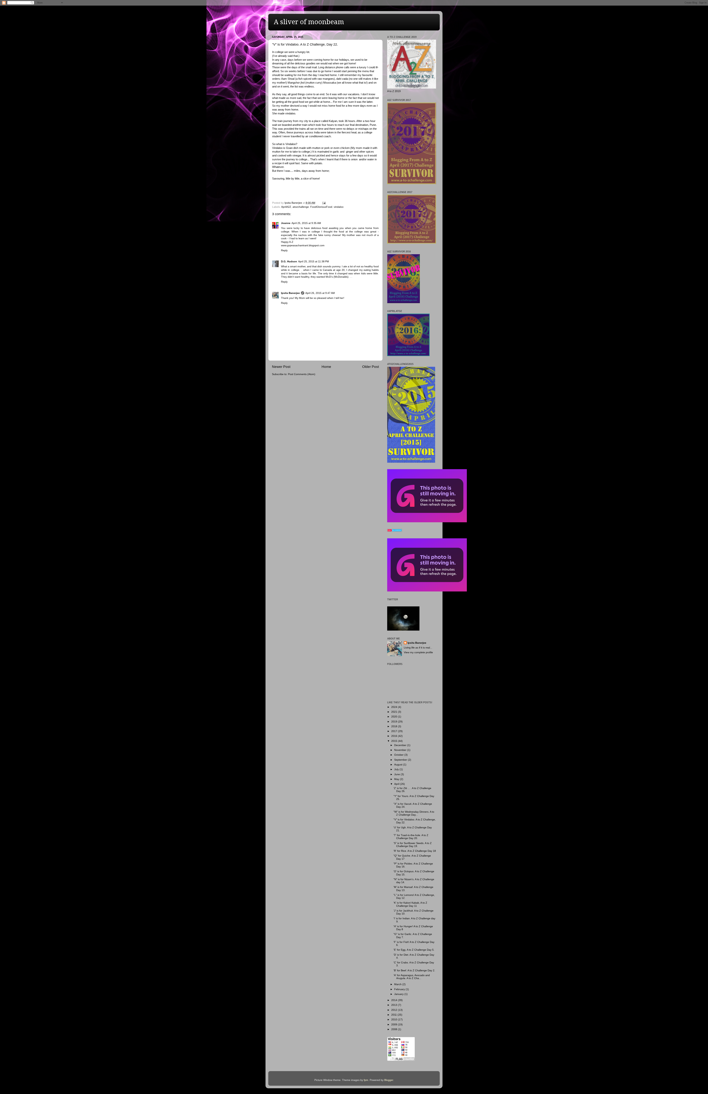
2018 (394, 726)
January (399, 994)
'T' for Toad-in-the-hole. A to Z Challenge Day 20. (410, 837)
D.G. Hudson (289, 261)
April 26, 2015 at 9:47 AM (320, 293)
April (397, 784)
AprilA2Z (286, 207)
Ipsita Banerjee (290, 293)
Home (326, 367)
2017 (394, 731)
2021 (394, 711)
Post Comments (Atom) (301, 374)
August (398, 764)
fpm (366, 1080)
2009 (394, 1024)
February (400, 989)
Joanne (285, 223)
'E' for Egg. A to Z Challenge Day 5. (413, 949)
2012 (394, 1010)
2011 (394, 1014)
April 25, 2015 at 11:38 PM (313, 261)
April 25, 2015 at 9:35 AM (306, 223)
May (397, 779)
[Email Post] (323, 202)
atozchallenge (301, 207)
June (397, 774)
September (401, 759)
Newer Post (281, 367)
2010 (394, 1019)
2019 (394, 721)
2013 (394, 1005)
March (398, 984)
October (399, 754)
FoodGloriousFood (321, 207)
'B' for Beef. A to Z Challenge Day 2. (414, 970)
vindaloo (338, 207)
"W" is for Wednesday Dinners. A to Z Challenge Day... (413, 813)
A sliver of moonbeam (309, 22)
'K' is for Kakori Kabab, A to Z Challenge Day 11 (410, 904)
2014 (394, 1000)
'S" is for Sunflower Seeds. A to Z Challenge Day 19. (412, 845)
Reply (284, 250)
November (400, 750)
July (397, 769)
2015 (394, 741)
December (400, 745)
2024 (394, 707)
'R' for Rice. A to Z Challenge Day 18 (414, 851)
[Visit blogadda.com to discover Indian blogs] (394, 530)
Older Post (370, 367)
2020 (394, 716)
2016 (394, 736)
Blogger (388, 1080)
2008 (394, 1029)
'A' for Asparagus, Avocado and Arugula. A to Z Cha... (411, 977)
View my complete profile (418, 652)
